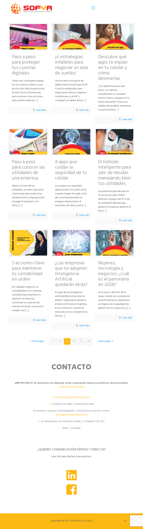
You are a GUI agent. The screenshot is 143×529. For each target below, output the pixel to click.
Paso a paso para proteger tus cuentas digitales (26, 65)
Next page (104, 341)
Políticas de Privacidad (71, 387)
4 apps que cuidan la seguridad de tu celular (71, 170)
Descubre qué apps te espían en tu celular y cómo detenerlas (113, 68)
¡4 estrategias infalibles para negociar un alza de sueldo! (71, 65)
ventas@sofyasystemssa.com (71, 414)
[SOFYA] (31, 8)
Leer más (41, 110)
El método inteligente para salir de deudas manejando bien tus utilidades (114, 173)
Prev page (38, 341)
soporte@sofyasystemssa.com (72, 397)
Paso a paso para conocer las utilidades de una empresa (28, 170)
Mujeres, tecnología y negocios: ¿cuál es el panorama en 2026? (113, 274)
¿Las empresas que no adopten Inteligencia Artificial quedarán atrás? (71, 274)
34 (89, 341)
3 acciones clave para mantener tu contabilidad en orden (28, 271)
